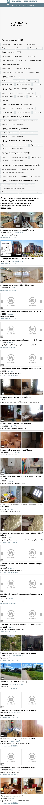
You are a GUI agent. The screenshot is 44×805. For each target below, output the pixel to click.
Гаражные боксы (36, 145)
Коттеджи (20, 93)
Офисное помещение (9, 169)
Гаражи (4, 145)
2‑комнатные (18, 44)
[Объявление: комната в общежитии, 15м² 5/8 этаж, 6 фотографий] (21, 421)
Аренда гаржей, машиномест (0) (16, 153)
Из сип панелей (34, 96)
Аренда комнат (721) (11, 77)
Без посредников (35, 48)
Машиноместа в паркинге (19, 145)
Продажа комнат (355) (11, 64)
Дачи (11, 93)
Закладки (18, 5)
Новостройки (21, 48)
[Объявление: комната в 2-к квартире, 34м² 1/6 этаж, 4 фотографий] (21, 448)
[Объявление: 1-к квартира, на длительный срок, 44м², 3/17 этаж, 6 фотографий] (11, 338)
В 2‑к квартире (6, 72)
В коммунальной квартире (23, 68)
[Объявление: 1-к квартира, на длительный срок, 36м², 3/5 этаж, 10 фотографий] (11, 366)
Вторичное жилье (7, 48)
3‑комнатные (31, 44)
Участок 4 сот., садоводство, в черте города (18, 710)
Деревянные (21, 96)
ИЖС (3, 121)
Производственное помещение (31, 176)
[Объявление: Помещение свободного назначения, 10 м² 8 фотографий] (21, 737)
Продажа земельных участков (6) (16, 117)
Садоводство (13, 121)
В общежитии (6, 68)
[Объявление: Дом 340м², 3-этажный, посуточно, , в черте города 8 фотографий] (11, 622)
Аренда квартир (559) (11, 52)
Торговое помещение (27, 169)
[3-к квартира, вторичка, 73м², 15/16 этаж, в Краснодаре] (11, 256)
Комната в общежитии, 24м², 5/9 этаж (15, 397)
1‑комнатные (6, 44)
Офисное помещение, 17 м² (11, 796)
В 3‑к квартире (19, 72)
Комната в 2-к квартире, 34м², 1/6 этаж (16, 450)
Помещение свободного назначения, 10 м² (17, 739)
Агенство (5, 124)
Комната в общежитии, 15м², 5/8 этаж (15, 424)
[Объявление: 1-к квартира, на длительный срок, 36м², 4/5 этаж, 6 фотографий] (11, 309)
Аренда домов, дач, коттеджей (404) (18, 104)
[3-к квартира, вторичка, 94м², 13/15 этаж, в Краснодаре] (11, 228)
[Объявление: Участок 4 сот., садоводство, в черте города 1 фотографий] (21, 708)
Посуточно (22, 60)
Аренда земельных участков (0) (15, 129)
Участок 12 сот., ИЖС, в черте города (15, 682)
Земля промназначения (29, 121)
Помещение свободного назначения (13, 172)
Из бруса (5, 100)
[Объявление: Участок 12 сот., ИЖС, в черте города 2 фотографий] (21, 680)
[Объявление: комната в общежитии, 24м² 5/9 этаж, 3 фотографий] (21, 395)
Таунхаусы (30, 93)
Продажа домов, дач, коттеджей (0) (17, 89)
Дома (3, 93)
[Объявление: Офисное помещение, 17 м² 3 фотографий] (21, 794)
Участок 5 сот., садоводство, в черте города (18, 653)
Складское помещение (9, 176)
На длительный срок (8, 60)
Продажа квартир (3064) (12, 40)
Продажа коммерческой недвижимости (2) (21, 165)
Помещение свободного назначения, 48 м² (17, 767)
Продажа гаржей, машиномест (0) (17, 141)
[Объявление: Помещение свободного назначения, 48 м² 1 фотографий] (21, 765)
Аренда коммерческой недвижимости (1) (20, 181)
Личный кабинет (31, 5)
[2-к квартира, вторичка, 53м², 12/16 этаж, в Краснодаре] (11, 283)
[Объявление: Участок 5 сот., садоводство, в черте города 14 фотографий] (21, 651)
